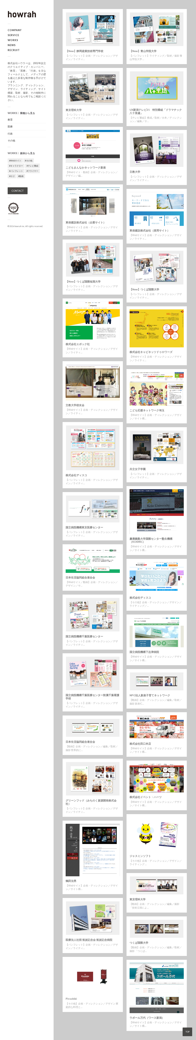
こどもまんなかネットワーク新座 (86, 167)
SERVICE (13, 35)
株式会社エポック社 (78, 344)
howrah (18, 226)
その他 (11, 140)
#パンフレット (16, 171)
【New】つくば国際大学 (144, 289)
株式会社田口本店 (140, 743)
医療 (10, 126)
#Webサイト (15, 160)
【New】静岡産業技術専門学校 (84, 51)
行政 (10, 133)
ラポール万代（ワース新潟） (147, 1017)
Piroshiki (71, 998)
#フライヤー (32, 171)
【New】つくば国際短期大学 (83, 281)
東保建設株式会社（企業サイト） (86, 222)
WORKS (13, 40)
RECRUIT (14, 50)
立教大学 (135, 171)
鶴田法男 (71, 880)
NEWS (12, 45)
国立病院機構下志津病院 (144, 651)
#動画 (21, 176)
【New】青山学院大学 (143, 51)
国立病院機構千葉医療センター (84, 636)
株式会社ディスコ (76, 475)
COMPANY (15, 30)
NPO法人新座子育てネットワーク (150, 695)
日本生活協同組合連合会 (80, 577)
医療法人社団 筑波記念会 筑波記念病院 (89, 939)
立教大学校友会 (75, 405)
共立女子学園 (138, 469)
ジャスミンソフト (140, 855)
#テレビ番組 (32, 165)
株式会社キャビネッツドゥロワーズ (151, 352)
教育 (10, 119)
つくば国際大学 (139, 942)
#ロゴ (12, 176)
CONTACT (17, 190)
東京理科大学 (74, 110)
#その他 (28, 160)
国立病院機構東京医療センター (84, 527)
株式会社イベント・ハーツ (146, 797)
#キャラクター (16, 165)
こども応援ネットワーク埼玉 (147, 410)
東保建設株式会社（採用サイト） (150, 230)
